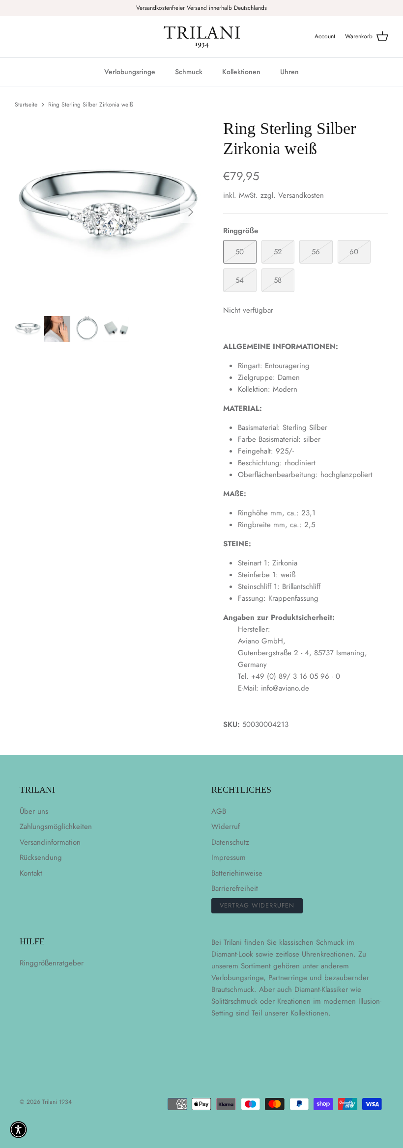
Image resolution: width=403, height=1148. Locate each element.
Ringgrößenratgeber (52, 963)
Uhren (289, 72)
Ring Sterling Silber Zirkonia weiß (90, 104)
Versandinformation (50, 842)
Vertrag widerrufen (257, 905)
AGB (218, 811)
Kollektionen (241, 72)
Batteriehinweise (236, 873)
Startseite (26, 104)
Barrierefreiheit (234, 888)
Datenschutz (230, 842)
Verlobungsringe (129, 72)
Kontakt (31, 873)
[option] (108, 212)
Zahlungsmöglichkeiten (56, 826)
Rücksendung (41, 857)
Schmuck (188, 72)
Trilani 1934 (57, 1101)
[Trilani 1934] (202, 37)
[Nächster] (191, 212)
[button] (18, 1129)
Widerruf (225, 826)
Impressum (228, 857)
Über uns (34, 811)
